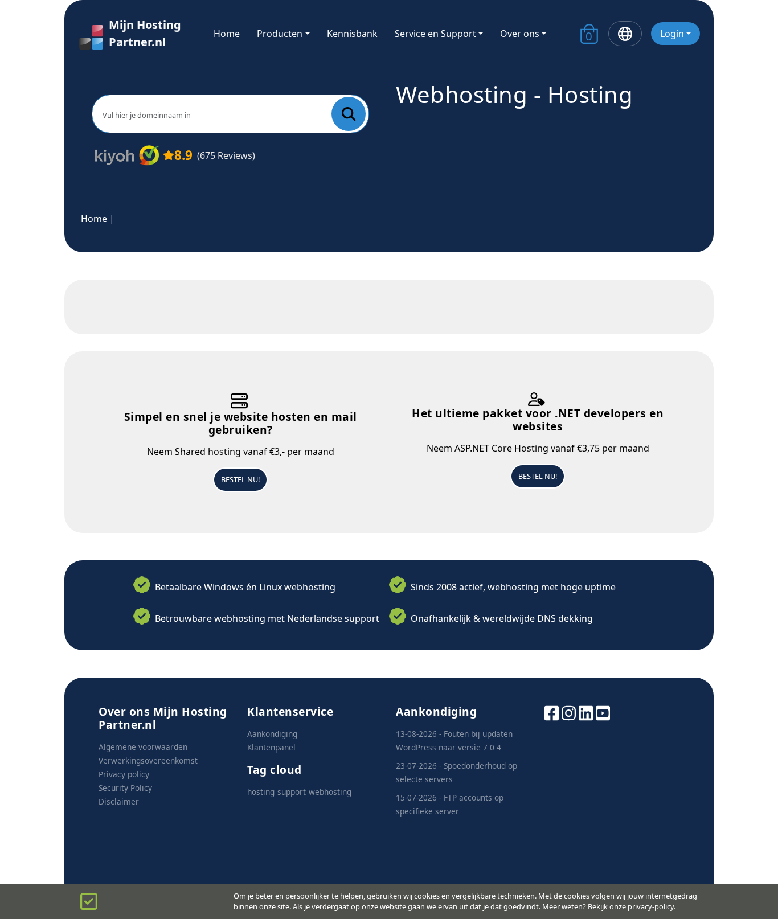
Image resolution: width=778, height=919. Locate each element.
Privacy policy (124, 774)
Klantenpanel (271, 747)
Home (227, 33)
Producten (279, 33)
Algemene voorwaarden (143, 746)
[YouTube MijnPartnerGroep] (603, 712)
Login (672, 33)
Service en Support (435, 33)
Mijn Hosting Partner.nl (145, 33)
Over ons (519, 33)
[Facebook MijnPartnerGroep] (551, 712)
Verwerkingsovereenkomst (148, 760)
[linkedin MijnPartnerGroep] (586, 712)
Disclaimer (119, 801)
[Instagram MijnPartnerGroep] (569, 712)
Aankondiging (272, 733)
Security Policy (125, 787)
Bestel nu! (240, 479)
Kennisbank (352, 33)
